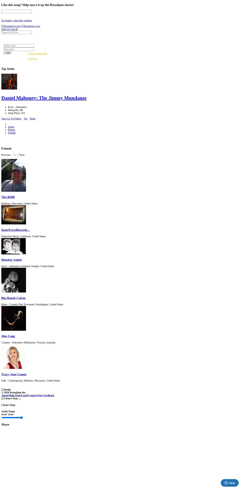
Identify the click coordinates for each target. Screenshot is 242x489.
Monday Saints (11, 259)
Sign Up (32, 58)
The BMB (8, 197)
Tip (25, 118)
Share (33, 118)
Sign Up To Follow (11, 118)
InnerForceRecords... (15, 230)
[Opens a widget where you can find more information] (230, 483)
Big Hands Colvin (13, 298)
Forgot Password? (37, 53)
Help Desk (15, 395)
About (4, 395)
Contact (32, 395)
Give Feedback (46, 395)
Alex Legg (8, 336)
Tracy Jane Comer (14, 374)
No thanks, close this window (16, 20)
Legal (24, 395)
